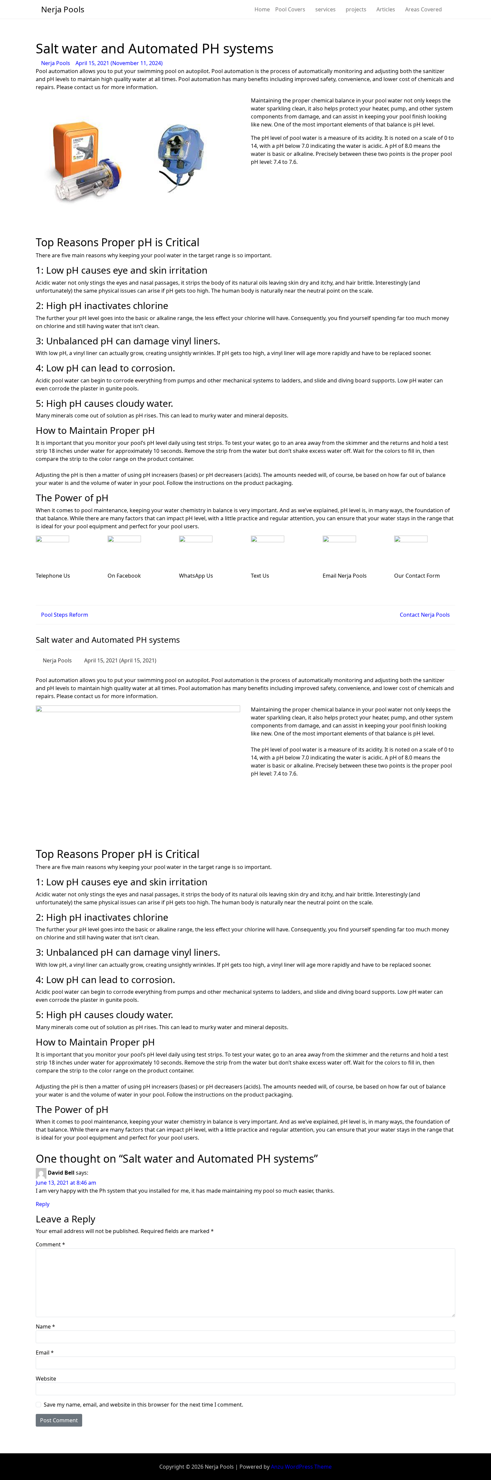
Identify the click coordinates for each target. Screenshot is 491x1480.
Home (262, 9)
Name (45, 1326)
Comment (50, 1244)
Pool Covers (290, 9)
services (325, 9)
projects (356, 9)
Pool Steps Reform (64, 614)
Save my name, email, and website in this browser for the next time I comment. (143, 1404)
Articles (385, 9)
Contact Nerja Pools (425, 614)
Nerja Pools (55, 63)
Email (45, 1352)
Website (46, 1378)
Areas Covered (423, 9)
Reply (42, 1204)
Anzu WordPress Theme (301, 1466)
